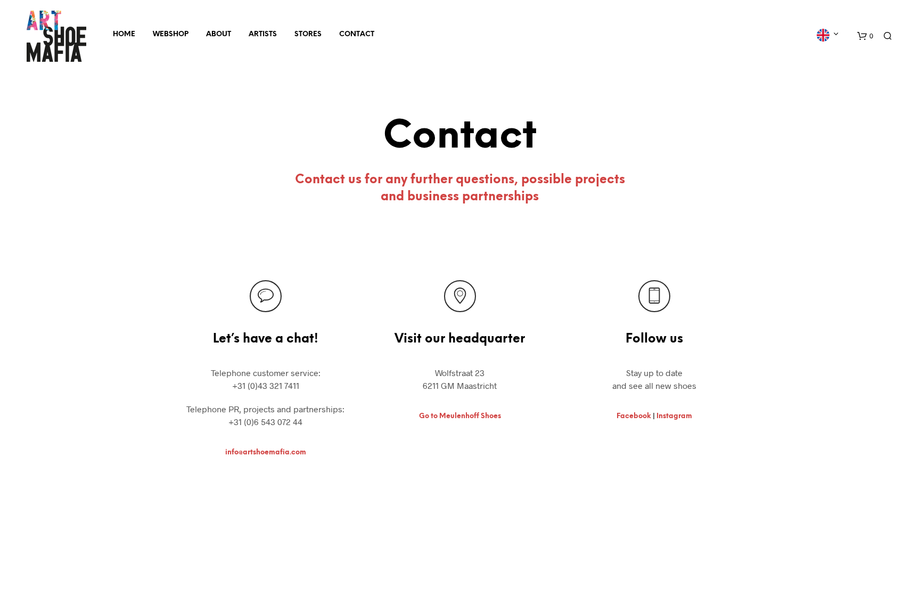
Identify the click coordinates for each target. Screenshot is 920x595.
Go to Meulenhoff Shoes (460, 416)
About (218, 34)
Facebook (634, 416)
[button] (865, 36)
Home (124, 34)
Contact (356, 34)
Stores (308, 34)
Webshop (170, 34)
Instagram (674, 416)
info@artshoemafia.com (265, 452)
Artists (263, 34)
